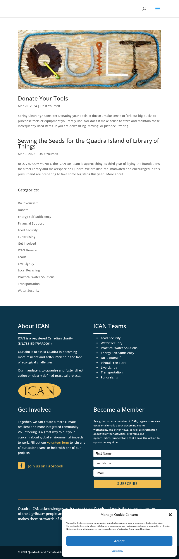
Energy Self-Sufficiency (34, 217)
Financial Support (31, 223)
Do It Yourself (50, 106)
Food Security (28, 230)
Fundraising (26, 237)
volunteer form (58, 442)
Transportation (29, 284)
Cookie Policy (117, 550)
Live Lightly (26, 264)
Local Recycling (29, 270)
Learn (22, 257)
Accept (119, 541)
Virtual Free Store (113, 363)
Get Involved (27, 243)
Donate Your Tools (43, 98)
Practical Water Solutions (36, 277)
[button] (170, 515)
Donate (23, 210)
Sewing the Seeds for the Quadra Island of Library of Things (88, 143)
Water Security (28, 290)
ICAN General (28, 250)
